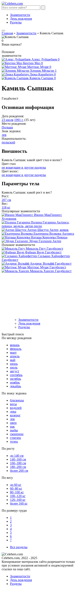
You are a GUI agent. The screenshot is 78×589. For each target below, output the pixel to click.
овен (13, 423)
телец (14, 441)
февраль (15, 349)
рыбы (14, 430)
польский (8, 142)
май (12, 360)
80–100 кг (17, 492)
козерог (15, 415)
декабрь (15, 386)
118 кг (6, 207)
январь (15, 345)
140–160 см (18, 459)
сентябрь (16, 375)
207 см (6, 200)
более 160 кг (19, 503)
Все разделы (18, 547)
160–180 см (18, 463)
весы (13, 404)
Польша (7, 127)
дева (13, 411)
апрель (15, 356)
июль (13, 367)
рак (12, 426)
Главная (7, 33)
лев (4, 135)
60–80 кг (16, 488)
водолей (16, 408)
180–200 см (18, 467)
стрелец (15, 438)
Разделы (16, 22)
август (14, 371)
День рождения (21, 18)
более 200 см (19, 470)
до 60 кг (15, 485)
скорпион (17, 434)
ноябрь (15, 382)
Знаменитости (20, 15)
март (13, 352)
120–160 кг (18, 499)
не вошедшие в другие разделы (24, 167)
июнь (14, 364)
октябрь (15, 378)
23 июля (7, 120)
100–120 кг (18, 496)
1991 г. (19, 120)
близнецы (17, 400)
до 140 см (17, 455)
